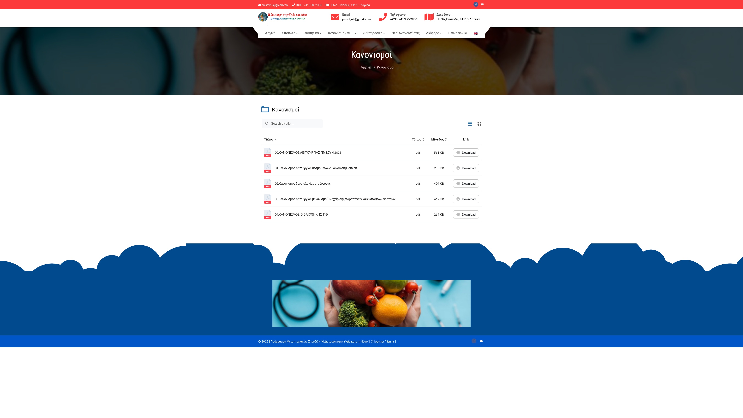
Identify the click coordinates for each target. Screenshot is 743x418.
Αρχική (270, 33)
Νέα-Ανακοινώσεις (405, 33)
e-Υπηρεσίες (372, 33)
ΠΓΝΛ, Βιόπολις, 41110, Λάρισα (349, 5)
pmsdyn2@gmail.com (274, 5)
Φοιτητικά (311, 33)
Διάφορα (432, 33)
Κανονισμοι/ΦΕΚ (341, 33)
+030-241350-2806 (308, 5)
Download (469, 152)
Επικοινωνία (457, 33)
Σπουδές (288, 33)
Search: (316, 123)
